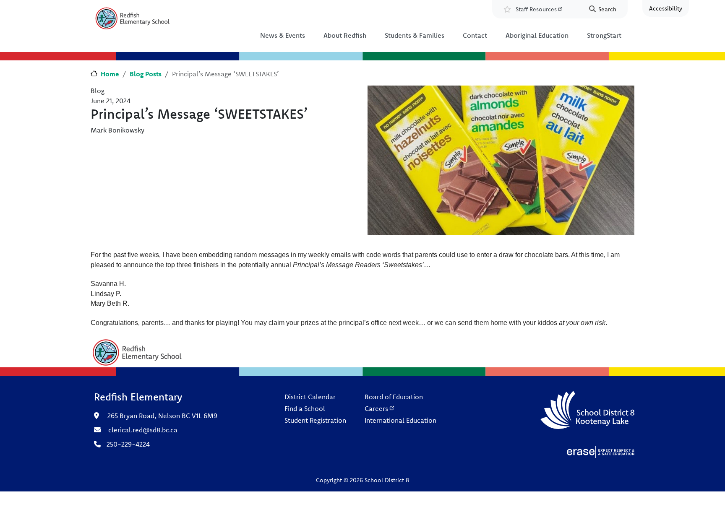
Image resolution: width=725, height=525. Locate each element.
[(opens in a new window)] (600, 451)
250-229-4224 (128, 444)
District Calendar (310, 396)
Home (110, 74)
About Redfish (344, 35)
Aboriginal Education (537, 35)
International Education (400, 420)
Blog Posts (146, 74)
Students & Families (414, 35)
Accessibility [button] (665, 8)
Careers (376, 408)
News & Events (282, 35)
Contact (475, 35)
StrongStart (604, 35)
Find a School (304, 408)
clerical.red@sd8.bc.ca (142, 430)
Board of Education (394, 396)
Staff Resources (536, 9)
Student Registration (315, 420)
